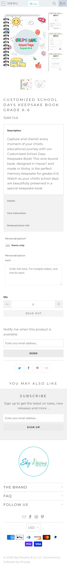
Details (11, 200)
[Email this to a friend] (46, 368)
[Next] (61, 42)
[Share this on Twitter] (19, 368)
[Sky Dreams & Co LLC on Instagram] (36, 517)
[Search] (54, 3)
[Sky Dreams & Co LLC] (33, 3)
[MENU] (2, 3)
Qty (5, 297)
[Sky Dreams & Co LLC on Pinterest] (42, 517)
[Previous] (6, 42)
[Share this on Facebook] (28, 368)
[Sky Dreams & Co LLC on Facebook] (30, 517)
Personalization (15, 238)
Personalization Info (18, 225)
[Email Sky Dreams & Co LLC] (24, 517)
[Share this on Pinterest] (37, 368)
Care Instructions (16, 213)
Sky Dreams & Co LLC (28, 557)
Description (14, 130)
